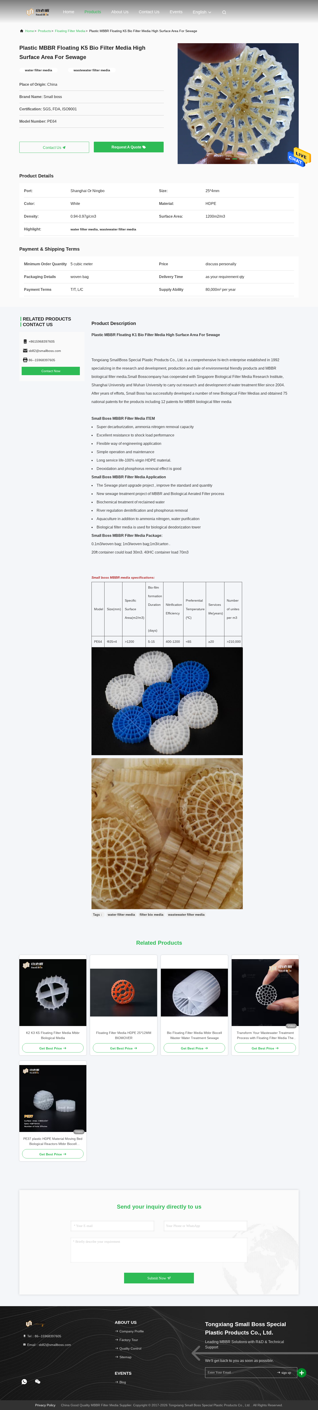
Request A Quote (127, 147)
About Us (120, 12)
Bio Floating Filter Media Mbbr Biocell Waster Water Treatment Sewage (194, 1035)
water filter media (121, 914)
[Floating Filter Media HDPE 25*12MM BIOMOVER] (123, 993)
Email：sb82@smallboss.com (48, 1345)
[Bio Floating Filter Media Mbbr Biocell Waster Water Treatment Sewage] (194, 993)
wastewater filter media (186, 914)
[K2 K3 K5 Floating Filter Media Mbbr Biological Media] (52, 992)
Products (93, 12)
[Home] (38, 11)
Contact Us (149, 12)
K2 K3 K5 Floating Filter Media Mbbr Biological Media (53, 1035)
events (176, 12)
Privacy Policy (45, 1405)
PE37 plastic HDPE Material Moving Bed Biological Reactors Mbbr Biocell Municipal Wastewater (52, 1141)
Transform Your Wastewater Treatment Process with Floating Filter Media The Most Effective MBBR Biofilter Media (265, 1035)
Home (68, 12)
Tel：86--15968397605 (43, 1336)
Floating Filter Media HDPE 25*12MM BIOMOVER (123, 1035)
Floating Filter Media (70, 31)
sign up (286, 1372)
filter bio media (151, 914)
